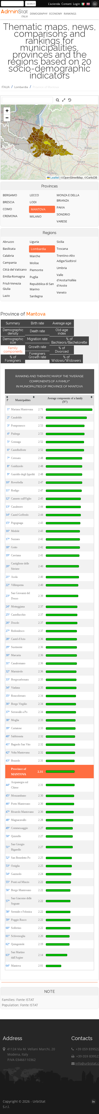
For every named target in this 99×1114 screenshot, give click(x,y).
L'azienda (54, 4)
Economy (55, 13)
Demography (38, 13)
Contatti (66, 4)
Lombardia (21, 87)
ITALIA (6, 87)
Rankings (70, 13)
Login (76, 4)
